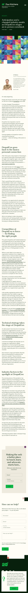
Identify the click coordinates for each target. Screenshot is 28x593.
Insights (4, 15)
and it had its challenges (8, 164)
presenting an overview (12, 335)
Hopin (18, 167)
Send (5, 548)
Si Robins (15, 75)
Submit (9, 486)
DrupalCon (16, 101)
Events (10, 29)
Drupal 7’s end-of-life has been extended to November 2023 (13, 403)
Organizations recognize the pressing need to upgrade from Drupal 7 (12, 261)
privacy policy (10, 584)
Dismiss (14, 588)
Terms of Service (9, 544)
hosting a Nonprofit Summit (16, 416)
